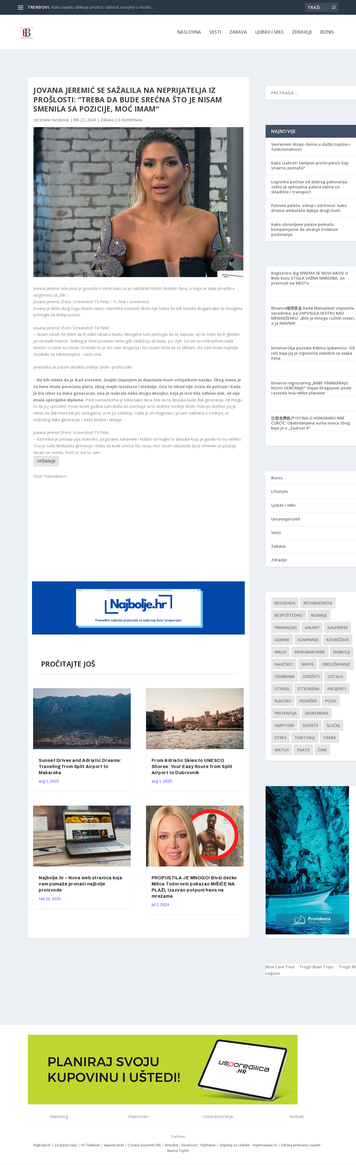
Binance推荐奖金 (286, 308)
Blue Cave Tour (280, 966)
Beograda (285, 603)
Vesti (215, 32)
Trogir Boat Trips (316, 966)
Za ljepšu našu (66, 1145)
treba (329, 737)
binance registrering (291, 383)
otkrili (282, 688)
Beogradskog (317, 603)
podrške (308, 701)
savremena (316, 713)
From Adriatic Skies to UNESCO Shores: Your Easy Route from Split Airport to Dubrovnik (192, 766)
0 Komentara (130, 119)
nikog (307, 664)
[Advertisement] (139, 529)
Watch (282, 749)
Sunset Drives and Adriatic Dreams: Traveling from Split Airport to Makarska (80, 766)
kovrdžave (337, 639)
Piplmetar (208, 1145)
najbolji (341, 652)
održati (311, 676)
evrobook (60, 119)
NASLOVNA (189, 32)
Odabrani (285, 676)
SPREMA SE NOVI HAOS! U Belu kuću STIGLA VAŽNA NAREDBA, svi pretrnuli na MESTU (309, 278)
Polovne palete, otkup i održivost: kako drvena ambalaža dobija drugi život (309, 208)
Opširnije (46, 461)
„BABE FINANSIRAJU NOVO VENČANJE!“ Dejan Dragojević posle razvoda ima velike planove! (311, 388)
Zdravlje (302, 32)
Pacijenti (336, 688)
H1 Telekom (90, 1145)
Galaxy (312, 627)
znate (303, 749)
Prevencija (286, 713)
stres (280, 737)
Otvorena (308, 688)
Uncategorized (285, 519)
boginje (319, 615)
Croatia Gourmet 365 (144, 1145)
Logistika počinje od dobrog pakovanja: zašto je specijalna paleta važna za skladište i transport (309, 186)
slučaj (333, 725)
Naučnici (284, 664)
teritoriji (305, 737)
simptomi (284, 725)
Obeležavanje (336, 664)
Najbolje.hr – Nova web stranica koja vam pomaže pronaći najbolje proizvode (80, 883)
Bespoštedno (289, 615)
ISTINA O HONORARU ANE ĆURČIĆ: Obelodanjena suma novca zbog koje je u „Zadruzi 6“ (310, 423)
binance (278, 348)
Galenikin (337, 627)
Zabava (238, 32)
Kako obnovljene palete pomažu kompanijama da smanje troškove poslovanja (304, 229)
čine (322, 749)
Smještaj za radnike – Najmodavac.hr (248, 1145)
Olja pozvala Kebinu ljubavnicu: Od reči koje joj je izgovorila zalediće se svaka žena (313, 353)
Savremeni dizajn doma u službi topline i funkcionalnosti (310, 147)
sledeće (310, 725)
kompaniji (308, 639)
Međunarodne (310, 652)
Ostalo (335, 676)
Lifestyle (279, 491)
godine (282, 639)
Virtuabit (171, 1145)
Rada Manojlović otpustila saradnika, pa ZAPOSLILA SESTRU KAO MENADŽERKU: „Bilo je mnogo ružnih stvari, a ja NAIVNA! (313, 315)
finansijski (286, 627)
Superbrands (113, 1145)
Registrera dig (285, 273)
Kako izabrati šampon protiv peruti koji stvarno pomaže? (309, 165)
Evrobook (189, 1145)
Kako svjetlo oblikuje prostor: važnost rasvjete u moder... (102, 7)
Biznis (327, 32)
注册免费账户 (283, 418)
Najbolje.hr (42, 1145)
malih (280, 652)
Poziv (331, 701)
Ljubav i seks (269, 32)
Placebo (283, 701)
